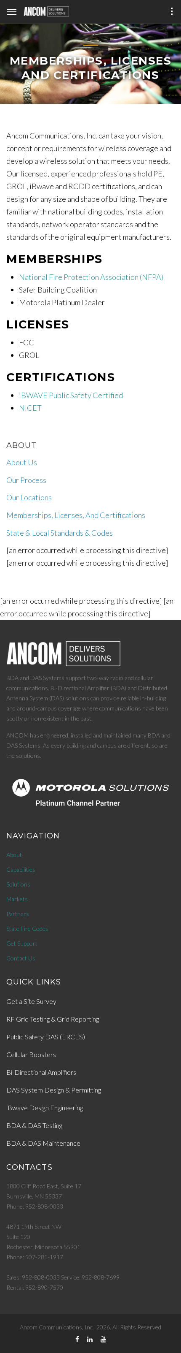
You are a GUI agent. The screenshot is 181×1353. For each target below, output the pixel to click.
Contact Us (20, 958)
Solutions (18, 884)
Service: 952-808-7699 (90, 1277)
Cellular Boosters (31, 1054)
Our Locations (29, 497)
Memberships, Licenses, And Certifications (75, 515)
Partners (17, 913)
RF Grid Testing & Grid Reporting (52, 1019)
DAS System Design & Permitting (53, 1090)
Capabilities (20, 869)
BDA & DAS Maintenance (43, 1143)
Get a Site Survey (31, 1001)
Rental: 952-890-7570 (34, 1287)
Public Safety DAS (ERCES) (45, 1037)
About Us (21, 462)
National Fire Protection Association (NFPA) (91, 277)
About (14, 854)
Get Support (21, 943)
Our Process (26, 480)
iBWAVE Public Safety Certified (71, 395)
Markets (17, 899)
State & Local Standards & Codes (59, 532)
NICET (30, 407)
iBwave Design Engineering (44, 1108)
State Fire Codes (27, 928)
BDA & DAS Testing (34, 1125)
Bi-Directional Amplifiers (41, 1072)
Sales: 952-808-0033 (33, 1277)
